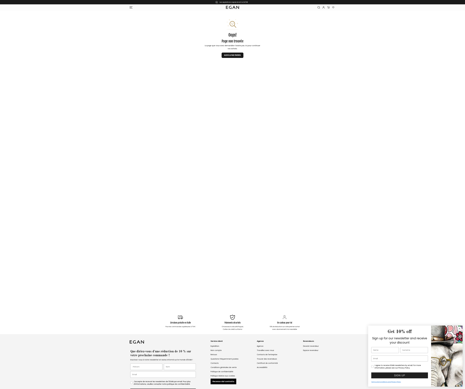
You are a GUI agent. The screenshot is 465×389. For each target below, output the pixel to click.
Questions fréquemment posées (224, 359)
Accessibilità (262, 367)
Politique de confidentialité (222, 371)
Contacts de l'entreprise (267, 354)
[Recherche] (319, 7)
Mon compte (216, 350)
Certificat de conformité (267, 363)
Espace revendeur (310, 350)
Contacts (215, 363)
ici (246, 45)
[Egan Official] (232, 7)
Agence (260, 346)
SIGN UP (399, 375)
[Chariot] (328, 7)
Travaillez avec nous (265, 350)
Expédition (215, 346)
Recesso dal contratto (223, 381)
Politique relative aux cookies (223, 376)
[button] (131, 7)
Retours (214, 354)
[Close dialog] (459, 329)
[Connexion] (323, 7)
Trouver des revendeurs (267, 359)
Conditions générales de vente (224, 367)
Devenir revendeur (311, 346)
